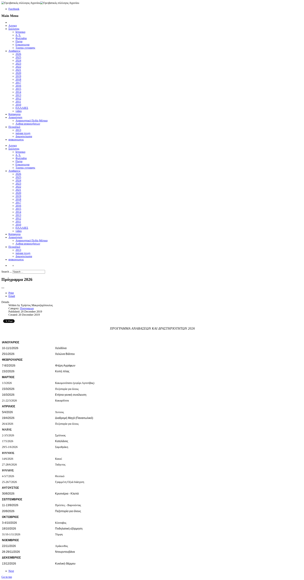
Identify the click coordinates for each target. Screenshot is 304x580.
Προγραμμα (27, 308)
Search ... (6, 271)
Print (11, 292)
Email (11, 296)
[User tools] (2, 287)
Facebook (13, 8)
